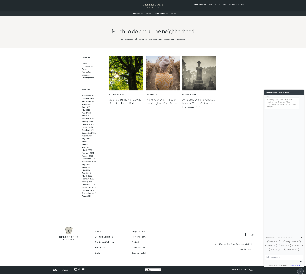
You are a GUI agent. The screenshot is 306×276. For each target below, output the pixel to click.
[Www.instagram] (252, 234)
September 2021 (89, 133)
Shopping (86, 75)
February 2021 (88, 153)
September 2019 (89, 193)
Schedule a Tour (236, 5)
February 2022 (88, 118)
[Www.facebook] (248, 234)
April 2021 (86, 147)
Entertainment (88, 66)
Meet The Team (138, 236)
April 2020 (86, 173)
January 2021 (87, 156)
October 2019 (88, 190)
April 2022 (86, 113)
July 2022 (86, 107)
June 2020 (86, 167)
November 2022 (89, 95)
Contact (213, 5)
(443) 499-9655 (200, 5)
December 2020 (88, 158)
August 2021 (87, 136)
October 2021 (88, 130)
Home (98, 231)
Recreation (86, 72)
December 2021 (88, 124)
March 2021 (87, 150)
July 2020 (86, 164)
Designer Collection (141, 14)
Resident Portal (138, 253)
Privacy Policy (239, 270)
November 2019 (89, 187)
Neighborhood (138, 231)
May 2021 (86, 144)
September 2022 (89, 101)
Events (84, 69)
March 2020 (87, 176)
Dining (84, 63)
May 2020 (86, 170)
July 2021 (86, 138)
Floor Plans (100, 247)
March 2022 (87, 115)
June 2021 (86, 141)
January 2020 (87, 181)
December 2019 (88, 184)
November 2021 (89, 127)
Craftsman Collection (165, 14)
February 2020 (88, 179)
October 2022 (88, 98)
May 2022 (86, 110)
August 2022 (87, 104)
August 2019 (87, 196)
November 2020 (89, 161)
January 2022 (87, 121)
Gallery (223, 5)
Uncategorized (88, 77)
